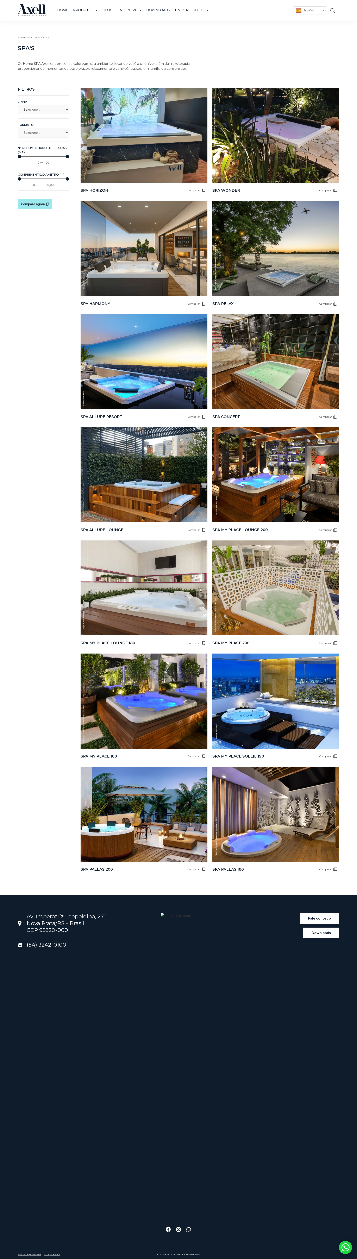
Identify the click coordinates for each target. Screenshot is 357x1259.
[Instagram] (178, 1229)
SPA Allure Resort (101, 417)
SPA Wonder (226, 190)
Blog (108, 10)
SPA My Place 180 (99, 756)
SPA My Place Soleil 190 (238, 756)
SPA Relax (223, 303)
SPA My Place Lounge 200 (240, 530)
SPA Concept (226, 417)
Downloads (158, 10)
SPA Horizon (94, 190)
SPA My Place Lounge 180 (108, 643)
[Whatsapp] (188, 1229)
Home (62, 10)
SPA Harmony (95, 303)
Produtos (83, 10)
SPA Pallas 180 (228, 869)
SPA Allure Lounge (102, 530)
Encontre (127, 10)
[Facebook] (168, 1229)
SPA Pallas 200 (97, 869)
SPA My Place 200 (231, 643)
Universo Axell (190, 10)
